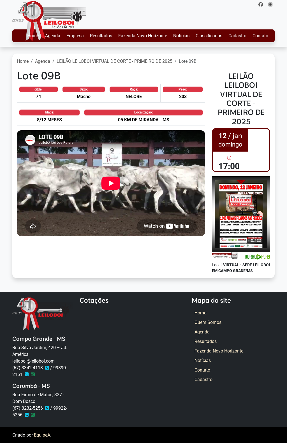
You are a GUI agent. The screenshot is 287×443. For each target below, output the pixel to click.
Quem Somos (208, 322)
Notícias (181, 35)
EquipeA (42, 435)
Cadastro (237, 35)
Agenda (52, 35)
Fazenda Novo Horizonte (142, 35)
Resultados (101, 35)
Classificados (209, 35)
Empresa (75, 35)
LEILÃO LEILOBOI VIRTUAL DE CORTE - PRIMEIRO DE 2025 (114, 61)
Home (33, 35)
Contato (260, 35)
